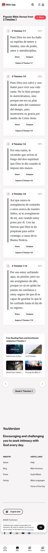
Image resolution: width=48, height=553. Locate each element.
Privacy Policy (29, 529)
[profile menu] (41, 4)
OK (41, 527)
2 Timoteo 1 (10, 19)
